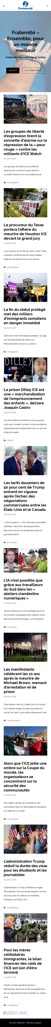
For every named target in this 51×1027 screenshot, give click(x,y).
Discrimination (13, 720)
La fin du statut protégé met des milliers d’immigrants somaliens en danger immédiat (25, 316)
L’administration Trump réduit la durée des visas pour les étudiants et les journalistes (25, 868)
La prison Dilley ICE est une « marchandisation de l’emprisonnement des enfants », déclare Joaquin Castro (24, 398)
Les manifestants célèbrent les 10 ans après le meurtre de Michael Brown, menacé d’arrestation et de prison (25, 680)
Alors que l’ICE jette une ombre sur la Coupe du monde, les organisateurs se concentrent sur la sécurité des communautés (25, 776)
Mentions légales (33, 1023)
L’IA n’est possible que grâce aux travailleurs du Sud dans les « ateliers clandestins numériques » (23, 589)
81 (14, 1012)
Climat (10, 440)
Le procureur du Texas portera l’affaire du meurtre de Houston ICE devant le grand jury (25, 232)
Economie (12, 542)
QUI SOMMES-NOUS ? (33, 70)
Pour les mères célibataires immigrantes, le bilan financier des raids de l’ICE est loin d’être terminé (23, 961)
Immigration (12, 182)
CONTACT (13, 70)
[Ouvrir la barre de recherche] (47, 6)
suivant (21, 1013)
